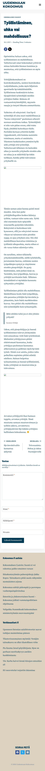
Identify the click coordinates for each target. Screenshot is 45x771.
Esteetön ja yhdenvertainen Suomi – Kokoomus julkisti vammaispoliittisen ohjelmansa (20, 600)
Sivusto (6, 532)
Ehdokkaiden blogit (12, 17)
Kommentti (9, 475)
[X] (10, 49)
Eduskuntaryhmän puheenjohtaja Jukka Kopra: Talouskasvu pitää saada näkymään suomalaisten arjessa (22, 578)
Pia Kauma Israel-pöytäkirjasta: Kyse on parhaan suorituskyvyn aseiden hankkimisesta (21, 652)
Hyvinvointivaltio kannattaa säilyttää (12, 446)
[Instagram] (28, 752)
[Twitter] (23, 752)
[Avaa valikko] (40, 5)
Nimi (6, 509)
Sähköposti (8, 520)
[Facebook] (5, 49)
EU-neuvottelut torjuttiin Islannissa (19, 670)
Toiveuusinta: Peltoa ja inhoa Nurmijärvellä (34, 446)
